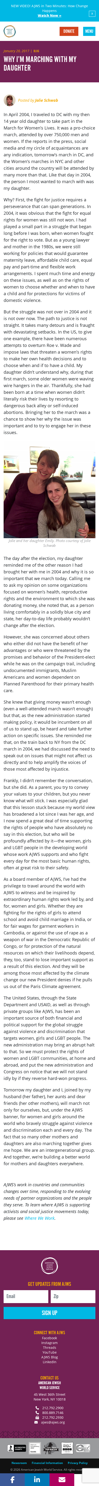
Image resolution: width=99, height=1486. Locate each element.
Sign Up (49, 1313)
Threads (49, 1347)
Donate (68, 31)
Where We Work (40, 1218)
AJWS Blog (49, 1357)
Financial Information (47, 1463)
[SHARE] (12, 1479)
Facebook (49, 1338)
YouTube (50, 1352)
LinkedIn (49, 1362)
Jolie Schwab (46, 100)
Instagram (49, 1342)
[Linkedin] (37, 1479)
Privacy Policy (78, 1463)
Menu (89, 31)
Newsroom (19, 1463)
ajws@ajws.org (53, 1422)
